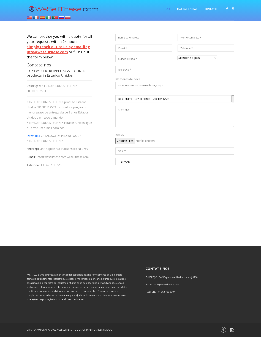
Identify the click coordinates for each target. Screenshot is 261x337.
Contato (211, 9)
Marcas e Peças (187, 9)
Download (33, 136)
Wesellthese (64, 329)
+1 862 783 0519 (51, 165)
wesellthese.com (78, 157)
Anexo (119, 135)
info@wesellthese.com (51, 157)
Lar (167, 9)
